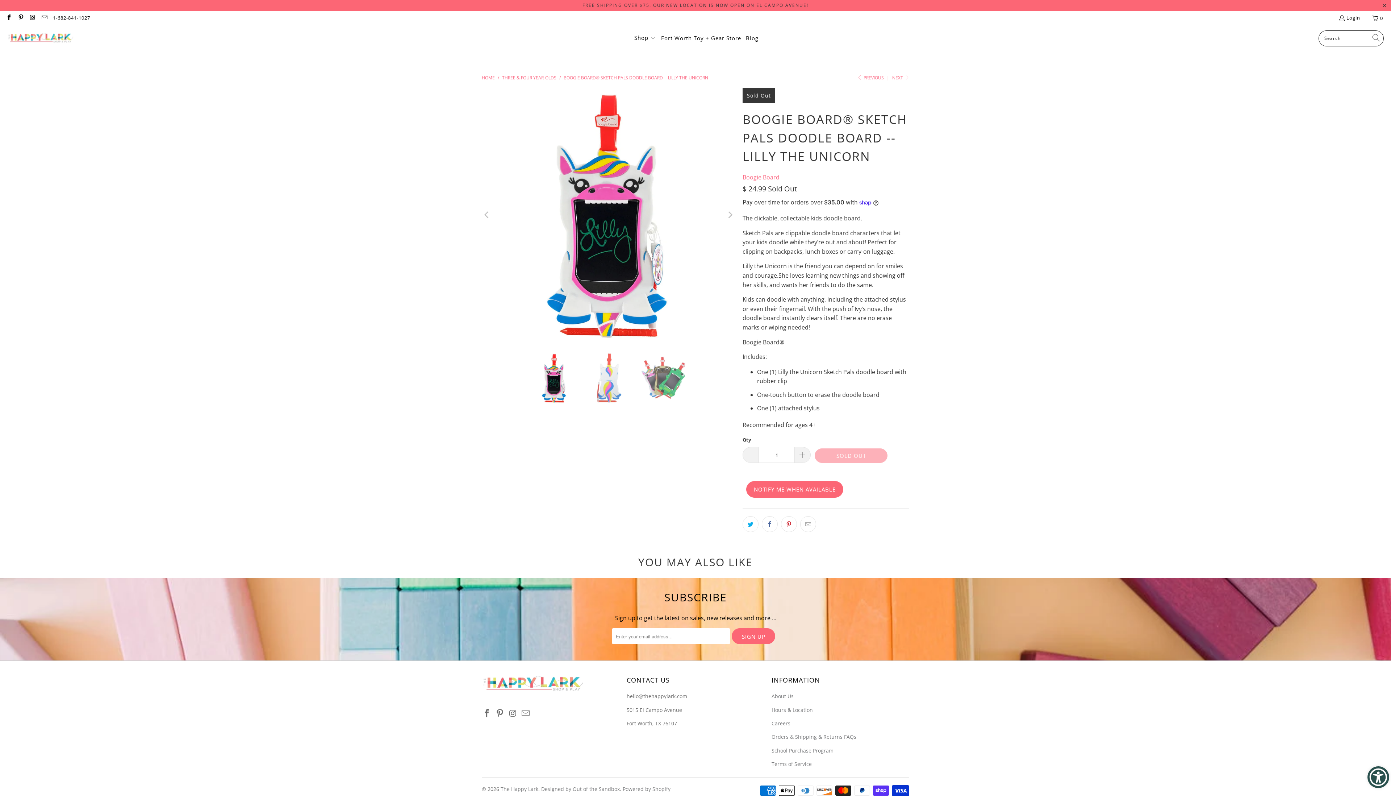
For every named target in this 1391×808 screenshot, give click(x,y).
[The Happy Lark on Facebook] (8, 18)
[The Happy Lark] (40, 38)
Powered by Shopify (647, 789)
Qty (747, 439)
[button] (645, 38)
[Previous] (487, 215)
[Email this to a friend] (808, 524)
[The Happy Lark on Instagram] (32, 18)
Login (1353, 17)
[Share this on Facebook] (770, 524)
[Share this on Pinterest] (789, 524)
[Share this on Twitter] (751, 524)
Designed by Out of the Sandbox (580, 789)
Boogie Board (761, 177)
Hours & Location (792, 710)
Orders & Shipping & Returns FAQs (814, 736)
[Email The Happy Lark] (44, 18)
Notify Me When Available (795, 489)
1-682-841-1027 (71, 17)
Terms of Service (792, 764)
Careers (781, 723)
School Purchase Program (803, 750)
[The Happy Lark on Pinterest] (20, 18)
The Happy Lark (519, 789)
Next (898, 78)
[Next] (730, 215)
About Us (783, 696)
